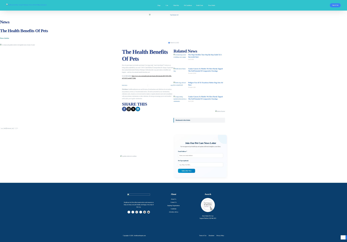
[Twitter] (132, 212)
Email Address (182, 151)
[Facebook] (129, 212)
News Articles (4, 38)
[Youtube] (148, 212)
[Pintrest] (144, 212)
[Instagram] (136, 212)
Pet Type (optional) (183, 160)
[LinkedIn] (140, 212)
